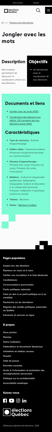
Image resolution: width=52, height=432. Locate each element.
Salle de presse (11, 360)
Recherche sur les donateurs (18, 302)
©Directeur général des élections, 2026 (21, 425)
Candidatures (10, 279)
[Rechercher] (38, 10)
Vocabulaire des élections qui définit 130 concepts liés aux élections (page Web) (25, 120)
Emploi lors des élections (16, 265)
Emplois (36, 2)
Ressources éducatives (21, 22)
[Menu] (48, 10)
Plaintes (7, 337)
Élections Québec (27, 205)
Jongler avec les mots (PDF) (24, 111)
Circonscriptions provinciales (18, 284)
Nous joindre (18, 2)
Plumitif (7, 356)
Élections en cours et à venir (18, 270)
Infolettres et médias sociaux (18, 351)
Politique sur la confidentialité (19, 378)
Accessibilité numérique (15, 383)
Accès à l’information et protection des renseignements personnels (24, 371)
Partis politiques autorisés (17, 289)
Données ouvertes (12, 365)
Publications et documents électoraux (23, 346)
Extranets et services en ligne (18, 315)
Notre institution (12, 341)
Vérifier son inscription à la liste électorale (25, 275)
